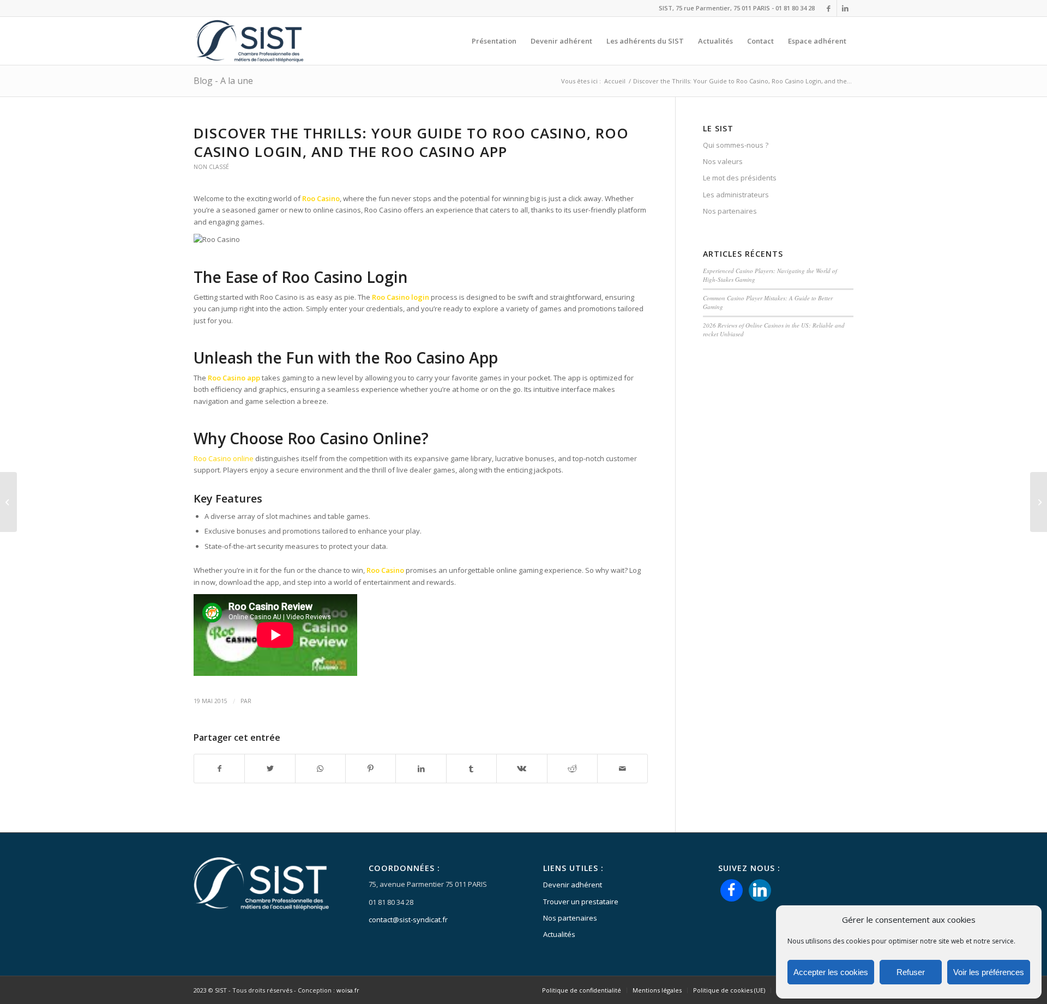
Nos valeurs (723, 161)
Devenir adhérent (572, 885)
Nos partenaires (730, 211)
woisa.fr (347, 990)
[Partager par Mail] (622, 768)
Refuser (910, 972)
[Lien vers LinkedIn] (845, 8)
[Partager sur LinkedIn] (421, 768)
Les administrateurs (736, 194)
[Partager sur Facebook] (219, 768)
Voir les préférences (988, 972)
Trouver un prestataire (580, 901)
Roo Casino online (224, 458)
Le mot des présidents (740, 178)
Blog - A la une (223, 81)
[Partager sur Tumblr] (471, 768)
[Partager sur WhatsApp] (320, 768)
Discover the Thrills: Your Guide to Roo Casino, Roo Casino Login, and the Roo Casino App (411, 142)
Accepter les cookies (830, 972)
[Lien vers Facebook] (829, 8)
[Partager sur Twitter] (269, 768)
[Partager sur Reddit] (572, 768)
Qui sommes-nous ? (735, 145)
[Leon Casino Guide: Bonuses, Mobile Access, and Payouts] (8, 502)
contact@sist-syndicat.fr (408, 919)
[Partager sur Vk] (521, 768)
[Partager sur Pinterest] (370, 768)
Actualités (559, 934)
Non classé (211, 167)
